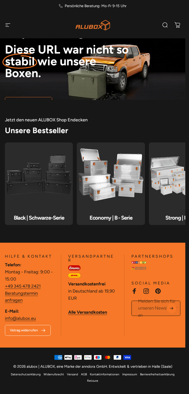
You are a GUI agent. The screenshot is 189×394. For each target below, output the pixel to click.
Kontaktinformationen (104, 374)
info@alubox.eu (20, 318)
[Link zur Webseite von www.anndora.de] (138, 262)
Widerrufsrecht (54, 374)
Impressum (129, 374)
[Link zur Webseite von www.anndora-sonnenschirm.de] (138, 268)
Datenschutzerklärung (26, 374)
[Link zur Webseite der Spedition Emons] (74, 267)
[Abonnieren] (171, 308)
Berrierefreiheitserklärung (157, 374)
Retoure (92, 380)
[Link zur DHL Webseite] (74, 275)
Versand (72, 374)
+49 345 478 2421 (23, 286)
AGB (84, 374)
